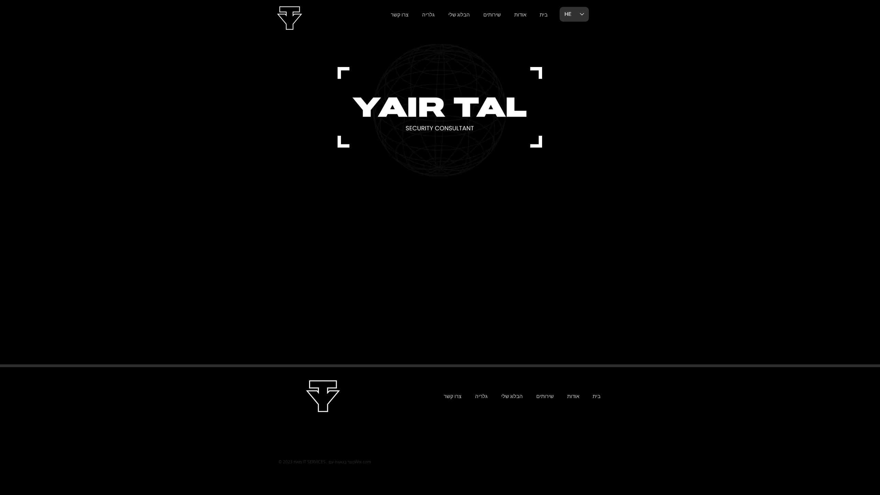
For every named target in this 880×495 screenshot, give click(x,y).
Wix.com (363, 461)
